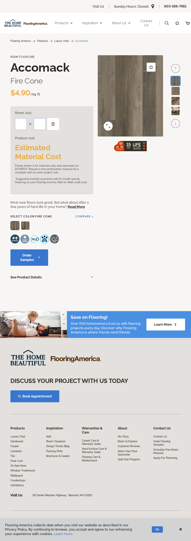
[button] (166, 23)
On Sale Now (18, 465)
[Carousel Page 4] (175, 111)
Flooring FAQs (54, 451)
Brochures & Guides (58, 456)
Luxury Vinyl (61, 40)
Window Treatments (22, 470)
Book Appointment (37, 396)
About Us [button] (119, 23)
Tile (12, 456)
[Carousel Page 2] (175, 91)
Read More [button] (76, 207)
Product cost (25, 138)
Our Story (123, 436)
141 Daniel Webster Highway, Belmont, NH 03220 (62, 495)
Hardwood (16, 441)
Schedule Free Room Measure (165, 451)
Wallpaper (16, 475)
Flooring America (20, 40)
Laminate (16, 451)
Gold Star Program (129, 459)
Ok (157, 529)
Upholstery (17, 485)
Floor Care (16, 460)
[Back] (175, 68)
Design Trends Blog (58, 446)
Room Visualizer (55, 441)
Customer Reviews (129, 446)
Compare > (84, 216)
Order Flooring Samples (161, 443)
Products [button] (61, 23)
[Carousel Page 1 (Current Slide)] (175, 81)
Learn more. (63, 534)
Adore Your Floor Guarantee (127, 453)
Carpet (14, 446)
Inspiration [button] (90, 23)
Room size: (23, 113)
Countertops (17, 480)
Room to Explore (127, 441)
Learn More (163, 324)
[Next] (175, 123)
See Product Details (26, 277)
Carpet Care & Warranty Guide (91, 442)
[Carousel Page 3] (175, 101)
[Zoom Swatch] (108, 126)
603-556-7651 (175, 6)
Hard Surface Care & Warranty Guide (94, 450)
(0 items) (187, 23)
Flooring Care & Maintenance (91, 458)
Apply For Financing (165, 457)
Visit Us (98, 6)
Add (48, 436)
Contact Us (146, 23)
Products (42, 40)
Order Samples (27, 257)
